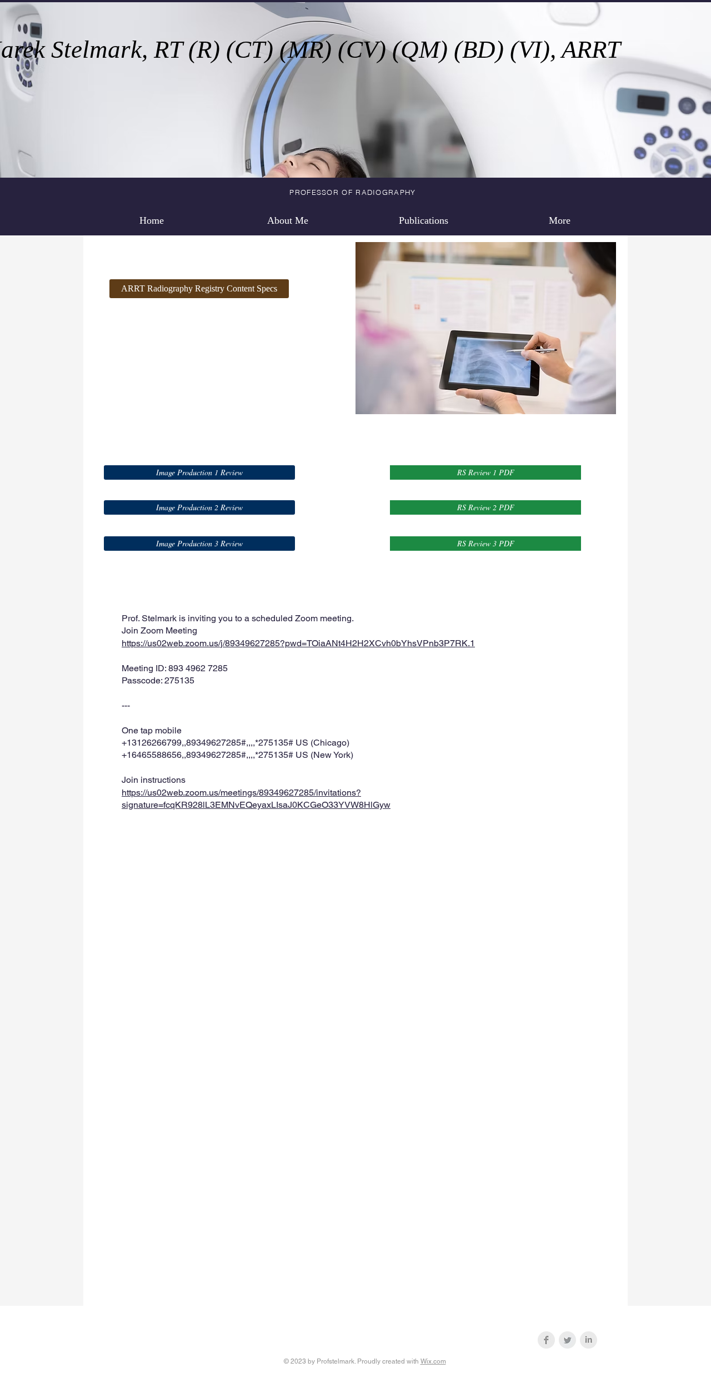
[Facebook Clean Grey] (546, 1340)
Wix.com (433, 1361)
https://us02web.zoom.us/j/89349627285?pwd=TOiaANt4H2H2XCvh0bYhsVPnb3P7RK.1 (298, 643)
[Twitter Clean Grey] (567, 1340)
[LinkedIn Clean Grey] (588, 1340)
